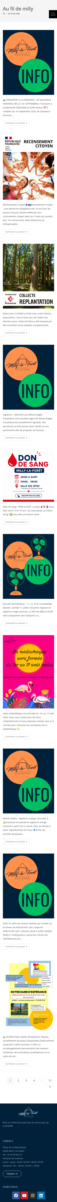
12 (49, 1080)
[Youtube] (24, 1195)
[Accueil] (4, 13)
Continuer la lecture (17, 122)
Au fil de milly (14, 13)
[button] (53, 14)
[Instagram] (32, 1195)
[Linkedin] (41, 1195)
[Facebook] (16, 1195)
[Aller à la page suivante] (50, 1086)
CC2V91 (9, 1126)
